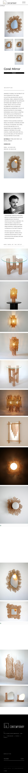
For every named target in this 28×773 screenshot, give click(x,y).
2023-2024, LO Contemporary (14, 768)
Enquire (14, 72)
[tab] (14, 88)
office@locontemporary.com (13, 733)
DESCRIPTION (8, 87)
